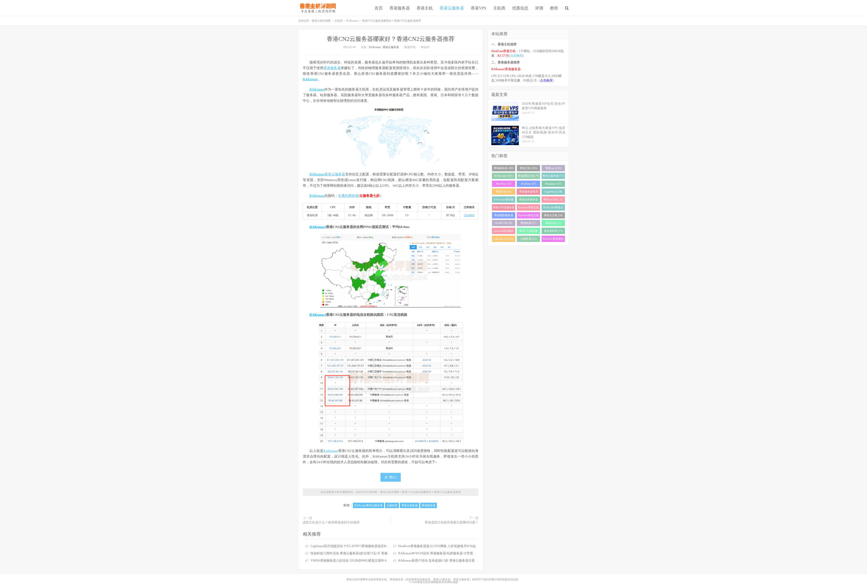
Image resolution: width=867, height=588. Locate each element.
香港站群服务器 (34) (528, 200)
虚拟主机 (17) (553, 223)
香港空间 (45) (504, 191)
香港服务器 (399, 8)
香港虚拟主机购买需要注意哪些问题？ (451, 522)
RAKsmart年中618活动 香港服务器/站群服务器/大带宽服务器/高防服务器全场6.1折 (455, 553)
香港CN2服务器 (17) (528, 231)
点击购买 (516, 55)
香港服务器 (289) (504, 168)
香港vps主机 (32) (553, 199)
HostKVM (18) (503, 223)
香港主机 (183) (528, 168)
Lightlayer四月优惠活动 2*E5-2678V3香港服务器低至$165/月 (352, 546)
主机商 (499, 8)
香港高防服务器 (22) (503, 216)
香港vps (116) (553, 168)
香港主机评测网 (317, 8)
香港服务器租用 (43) (528, 192)
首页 (379, 8)
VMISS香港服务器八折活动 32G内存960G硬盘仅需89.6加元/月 (353, 560)
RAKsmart (352, 20)
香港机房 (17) (528, 223)
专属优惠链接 (348, 196)
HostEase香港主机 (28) (528, 208)
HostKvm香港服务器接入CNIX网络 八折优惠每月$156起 (437, 546)
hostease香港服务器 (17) (504, 231)
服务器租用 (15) (553, 230)
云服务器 (392, 505)
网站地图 (452, 582)
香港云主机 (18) (553, 215)
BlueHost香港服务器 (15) (553, 239)
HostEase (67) (528, 183)
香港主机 (425, 8)
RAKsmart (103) (503, 175)
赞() (392, 477)
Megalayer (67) (553, 183)
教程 (554, 8)
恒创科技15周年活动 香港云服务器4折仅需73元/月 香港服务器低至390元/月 (362, 553)
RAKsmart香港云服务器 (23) (553, 208)
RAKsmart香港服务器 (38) (504, 200)
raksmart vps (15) (503, 238)
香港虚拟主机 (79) (528, 175)
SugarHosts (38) (553, 191)
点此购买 (469, 215)
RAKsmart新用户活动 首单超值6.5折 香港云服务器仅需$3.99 (440, 560)
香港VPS (478, 8)
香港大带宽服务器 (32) (504, 208)
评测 (539, 8)
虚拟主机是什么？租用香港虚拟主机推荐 (331, 522)
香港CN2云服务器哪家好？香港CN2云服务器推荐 (390, 39)
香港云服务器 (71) (553, 175)
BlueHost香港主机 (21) (528, 216)
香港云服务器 (452, 8)
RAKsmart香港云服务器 (368, 505)
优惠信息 (520, 8)
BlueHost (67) (503, 183)
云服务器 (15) (528, 238)
